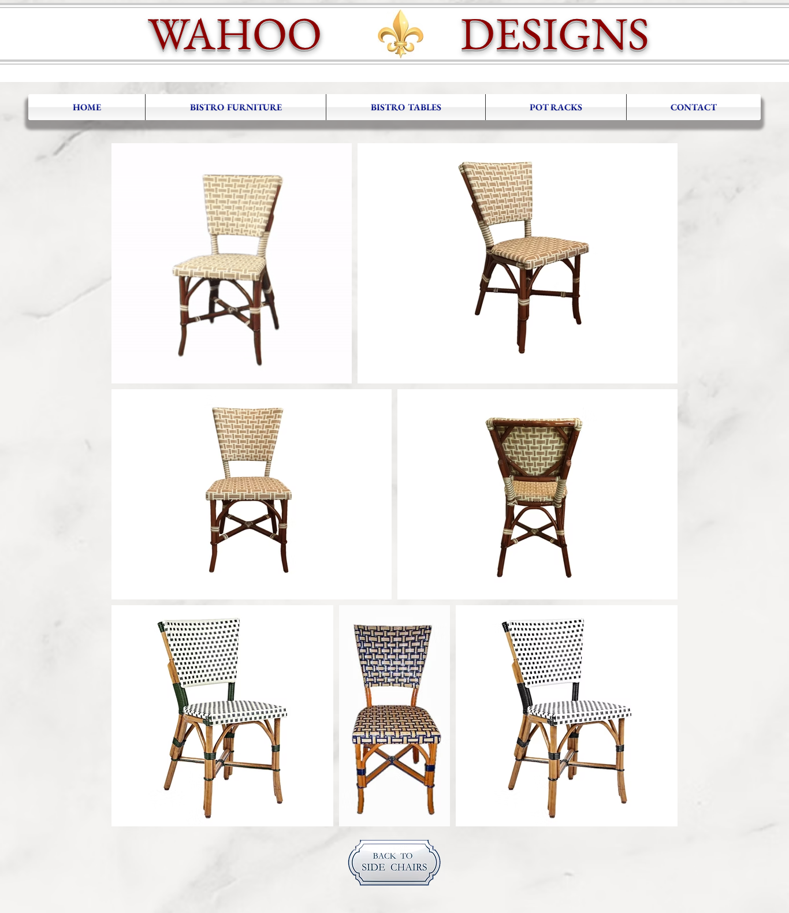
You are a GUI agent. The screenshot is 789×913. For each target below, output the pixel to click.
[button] (236, 107)
